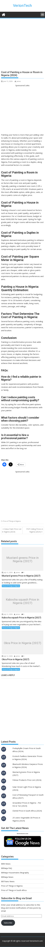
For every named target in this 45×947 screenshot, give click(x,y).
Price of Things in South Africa (13, 890)
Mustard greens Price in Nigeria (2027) (22, 559)
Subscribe (8, 922)
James (18, 81)
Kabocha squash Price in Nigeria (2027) (22, 601)
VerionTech (22, 5)
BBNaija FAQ (6, 868)
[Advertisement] (22, 45)
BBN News (5, 863)
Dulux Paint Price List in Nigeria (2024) (11, 530)
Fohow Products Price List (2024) (26, 780)
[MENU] (42, 14)
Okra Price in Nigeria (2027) (22, 643)
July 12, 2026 (7, 572)
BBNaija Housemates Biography (15, 872)
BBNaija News (7, 877)
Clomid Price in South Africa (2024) (27, 810)
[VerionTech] (3, 14)
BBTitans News (7, 881)
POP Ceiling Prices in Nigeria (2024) (34, 530)
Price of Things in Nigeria (12, 521)
